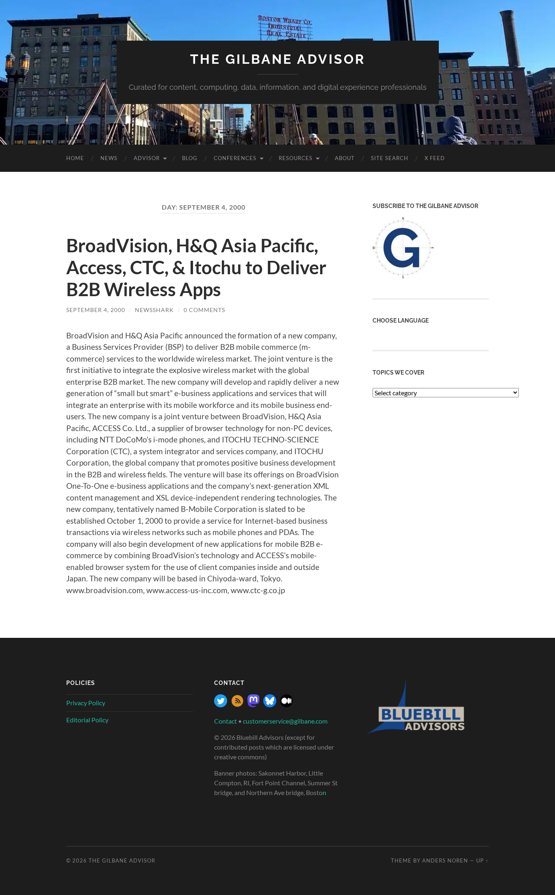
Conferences (235, 158)
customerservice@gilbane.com (285, 721)
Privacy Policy (85, 702)
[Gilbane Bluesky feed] (269, 705)
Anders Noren (445, 860)
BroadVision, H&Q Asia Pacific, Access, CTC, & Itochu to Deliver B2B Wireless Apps (196, 267)
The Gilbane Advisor (277, 59)
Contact (225, 721)
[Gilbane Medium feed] (286, 705)
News (108, 158)
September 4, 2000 (95, 309)
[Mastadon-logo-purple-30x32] (253, 705)
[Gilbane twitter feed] (220, 705)
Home (75, 158)
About (345, 158)
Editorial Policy (87, 720)
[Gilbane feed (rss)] (237, 705)
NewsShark (154, 309)
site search (389, 158)
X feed (435, 158)
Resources (295, 158)
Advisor (147, 158)
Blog (189, 158)
